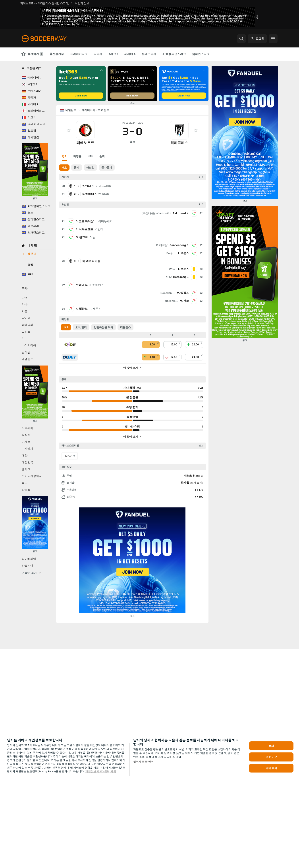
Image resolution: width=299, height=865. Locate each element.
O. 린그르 (82, 237)
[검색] (241, 38)
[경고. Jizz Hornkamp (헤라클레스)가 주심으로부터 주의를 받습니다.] (194, 277)
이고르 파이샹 (85, 221)
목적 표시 (271, 768)
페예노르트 (85, 143)
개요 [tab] (64, 167)
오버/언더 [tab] (81, 327)
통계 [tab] (76, 167)
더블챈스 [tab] (125, 327)
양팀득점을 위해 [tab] (103, 327)
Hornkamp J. (170, 301)
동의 (271, 745)
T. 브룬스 (183, 253)
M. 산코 (184, 301)
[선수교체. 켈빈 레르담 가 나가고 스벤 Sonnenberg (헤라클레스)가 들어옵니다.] (194, 245)
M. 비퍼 (103, 194)
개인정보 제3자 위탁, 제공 (100, 771)
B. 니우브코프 (84, 229)
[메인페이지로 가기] (52, 38)
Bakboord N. (181, 213)
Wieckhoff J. (163, 213)
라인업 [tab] (90, 167)
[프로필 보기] (85, 130)
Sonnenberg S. (179, 245)
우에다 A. (82, 285)
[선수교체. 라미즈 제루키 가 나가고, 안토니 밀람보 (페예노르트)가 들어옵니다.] (71, 309)
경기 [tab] (64, 156)
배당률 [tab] (77, 156)
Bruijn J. (171, 253)
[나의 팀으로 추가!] (68, 130)
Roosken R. (167, 293)
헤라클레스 (179, 143)
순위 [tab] (102, 156)
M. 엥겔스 (183, 293)
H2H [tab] (90, 156)
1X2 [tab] (65, 327)
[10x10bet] (70, 344)
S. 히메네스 (96, 285)
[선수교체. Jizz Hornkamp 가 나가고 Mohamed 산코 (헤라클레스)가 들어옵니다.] (194, 301)
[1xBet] (70, 357)
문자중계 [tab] (106, 167)
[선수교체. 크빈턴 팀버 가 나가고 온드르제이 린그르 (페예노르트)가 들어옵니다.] (71, 237)
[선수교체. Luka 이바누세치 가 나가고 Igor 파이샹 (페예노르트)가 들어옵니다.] (71, 221)
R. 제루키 (95, 309)
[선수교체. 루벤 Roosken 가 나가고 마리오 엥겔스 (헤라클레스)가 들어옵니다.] (194, 293)
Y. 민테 (99, 229)
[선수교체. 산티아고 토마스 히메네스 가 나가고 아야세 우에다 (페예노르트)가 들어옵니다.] (71, 285)
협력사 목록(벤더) (143, 761)
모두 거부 (271, 756)
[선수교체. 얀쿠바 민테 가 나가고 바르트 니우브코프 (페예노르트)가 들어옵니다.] (71, 229)
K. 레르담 (162, 245)
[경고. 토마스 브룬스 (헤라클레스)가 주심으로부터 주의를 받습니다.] (194, 269)
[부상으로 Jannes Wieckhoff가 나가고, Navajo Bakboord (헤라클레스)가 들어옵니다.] (194, 213)
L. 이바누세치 (101, 186)
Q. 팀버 (94, 237)
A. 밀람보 (82, 309)
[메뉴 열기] (273, 38)
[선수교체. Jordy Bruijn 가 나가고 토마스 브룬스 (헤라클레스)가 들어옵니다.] (194, 253)
